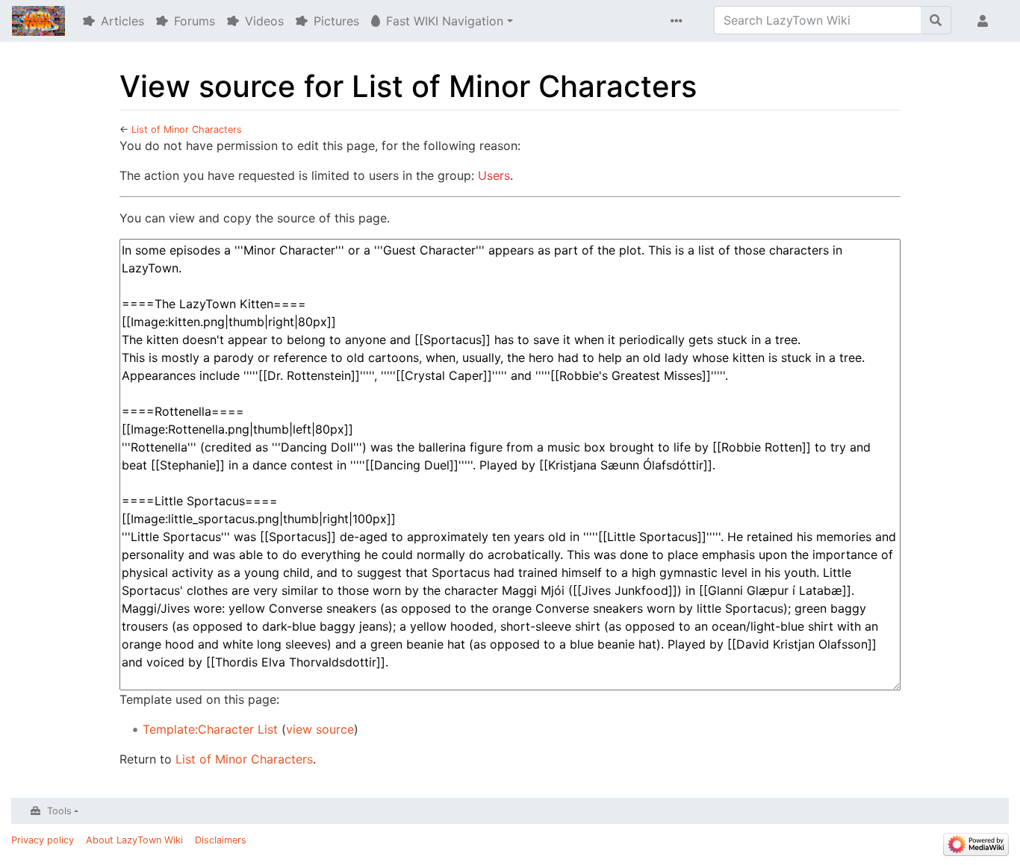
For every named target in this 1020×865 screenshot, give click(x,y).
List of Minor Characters (186, 129)
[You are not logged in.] (985, 21)
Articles (122, 20)
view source (320, 729)
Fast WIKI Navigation (444, 20)
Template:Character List (210, 729)
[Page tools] (679, 21)
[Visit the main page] (38, 22)
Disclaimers (220, 840)
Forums (194, 20)
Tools (59, 810)
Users (494, 175)
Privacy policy (42, 840)
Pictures (336, 20)
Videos (264, 20)
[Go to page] (936, 20)
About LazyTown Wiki (134, 840)
